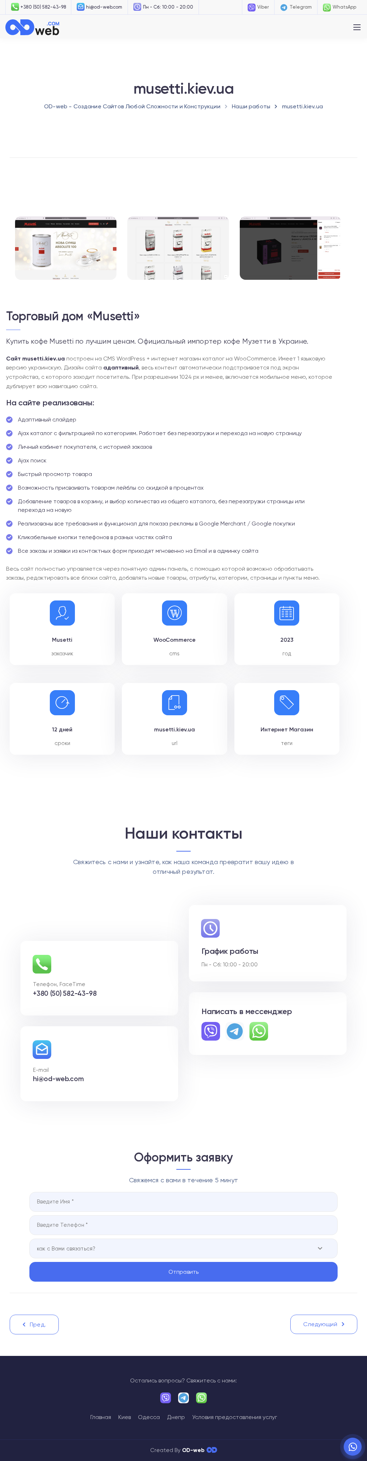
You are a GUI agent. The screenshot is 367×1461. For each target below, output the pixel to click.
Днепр (176, 1417)
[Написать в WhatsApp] (353, 1447)
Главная (100, 1417)
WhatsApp (344, 7)
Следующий (320, 1324)
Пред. (38, 1324)
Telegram (301, 7)
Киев (124, 1417)
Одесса (149, 1417)
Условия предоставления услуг (234, 1417)
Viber (263, 7)
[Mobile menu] (357, 27)
